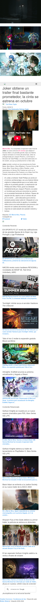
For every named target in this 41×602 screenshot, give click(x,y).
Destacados (15, 109)
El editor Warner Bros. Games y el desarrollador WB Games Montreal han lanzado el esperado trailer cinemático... (18, 442)
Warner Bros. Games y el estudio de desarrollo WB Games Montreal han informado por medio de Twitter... (19, 581)
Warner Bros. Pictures (18, 215)
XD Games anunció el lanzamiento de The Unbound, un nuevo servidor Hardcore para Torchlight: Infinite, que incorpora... (20, 332)
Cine (9, 109)
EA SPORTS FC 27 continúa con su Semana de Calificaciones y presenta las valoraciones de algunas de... (19, 261)
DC (10, 215)
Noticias (21, 109)
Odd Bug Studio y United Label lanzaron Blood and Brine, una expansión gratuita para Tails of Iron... (18, 366)
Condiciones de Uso (19, 599)
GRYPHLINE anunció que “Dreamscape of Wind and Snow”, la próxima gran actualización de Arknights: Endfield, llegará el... (18, 400)
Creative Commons (6, 599)
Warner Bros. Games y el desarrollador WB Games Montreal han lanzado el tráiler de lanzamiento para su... (20, 479)
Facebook (6, 219)
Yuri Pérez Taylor (11, 104)
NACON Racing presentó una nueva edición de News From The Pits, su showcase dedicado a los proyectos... (20, 297)
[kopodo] (4, 84)
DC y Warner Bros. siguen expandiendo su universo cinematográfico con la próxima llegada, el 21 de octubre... (18, 513)
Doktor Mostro (4, 601)
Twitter (24, 219)
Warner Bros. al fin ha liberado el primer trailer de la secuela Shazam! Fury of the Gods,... (18, 547)
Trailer (27, 109)
